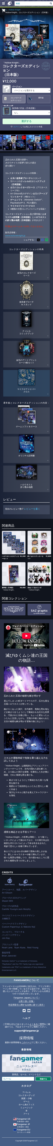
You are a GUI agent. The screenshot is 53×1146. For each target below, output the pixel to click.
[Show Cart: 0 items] (4, 10)
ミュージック (26, 1107)
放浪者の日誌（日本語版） (24, 108)
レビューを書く (32, 508)
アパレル (26, 1092)
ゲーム (26, 1101)
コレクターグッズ (26, 1095)
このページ (26, 1042)
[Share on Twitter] (38, 239)
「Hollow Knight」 (12, 62)
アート (26, 1113)
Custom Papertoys (11, 926)
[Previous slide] (4, 143)
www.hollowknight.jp (15, 235)
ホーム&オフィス (26, 1104)
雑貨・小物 (26, 1098)
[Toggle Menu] (3, 3)
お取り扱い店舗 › (26, 1001)
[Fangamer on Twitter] (24, 1011)
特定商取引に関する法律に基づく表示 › (26, 1004)
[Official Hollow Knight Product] (45, 66)
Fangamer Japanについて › (26, 997)
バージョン (17, 86)
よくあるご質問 (37, 1024)
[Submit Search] (51, 3)
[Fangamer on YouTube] (28, 1011)
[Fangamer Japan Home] (9, 3)
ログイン (17, 127)
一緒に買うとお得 (8, 105)
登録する (43, 1079)
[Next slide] (49, 143)
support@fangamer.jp (26, 1030)
